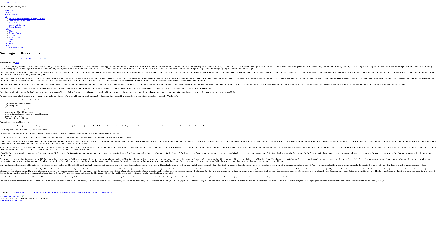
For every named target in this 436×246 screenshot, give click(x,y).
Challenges (38, 192)
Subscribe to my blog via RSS (11, 196)
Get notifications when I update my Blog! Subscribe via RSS (22, 59)
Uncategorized (106, 192)
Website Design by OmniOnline (11, 200)
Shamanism (96, 192)
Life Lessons (63, 192)
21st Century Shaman (17, 192)
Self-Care (72, 192)
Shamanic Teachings (84, 192)
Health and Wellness (50, 192)
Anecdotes (29, 192)
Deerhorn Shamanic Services (10, 3)
